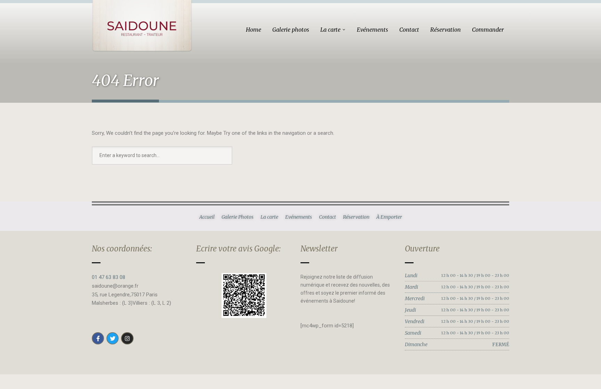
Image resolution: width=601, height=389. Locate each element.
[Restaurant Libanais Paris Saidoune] (142, 26)
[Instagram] (127, 338)
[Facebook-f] (98, 338)
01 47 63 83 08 (108, 277)
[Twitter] (112, 338)
